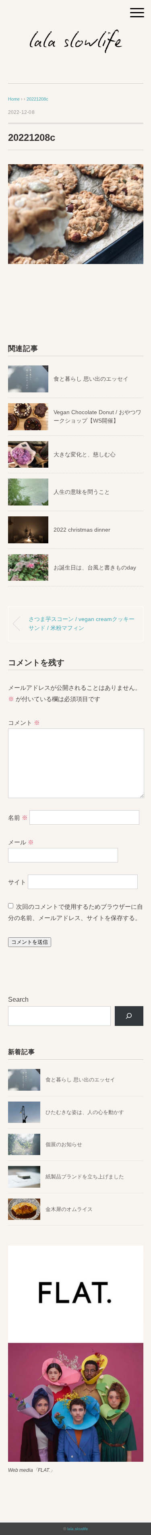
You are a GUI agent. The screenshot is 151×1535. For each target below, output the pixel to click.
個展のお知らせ (64, 1144)
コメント (24, 722)
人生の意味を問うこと (82, 492)
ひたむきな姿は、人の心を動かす (85, 1112)
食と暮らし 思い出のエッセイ (91, 378)
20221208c (37, 99)
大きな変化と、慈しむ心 (85, 454)
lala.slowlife (77, 1529)
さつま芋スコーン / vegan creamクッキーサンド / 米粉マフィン (81, 623)
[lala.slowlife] (75, 34)
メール (21, 842)
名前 (18, 817)
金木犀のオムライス (69, 1209)
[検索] (129, 1016)
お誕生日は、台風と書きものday (95, 567)
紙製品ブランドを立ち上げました (85, 1177)
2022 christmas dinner (83, 529)
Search (18, 999)
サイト (17, 882)
